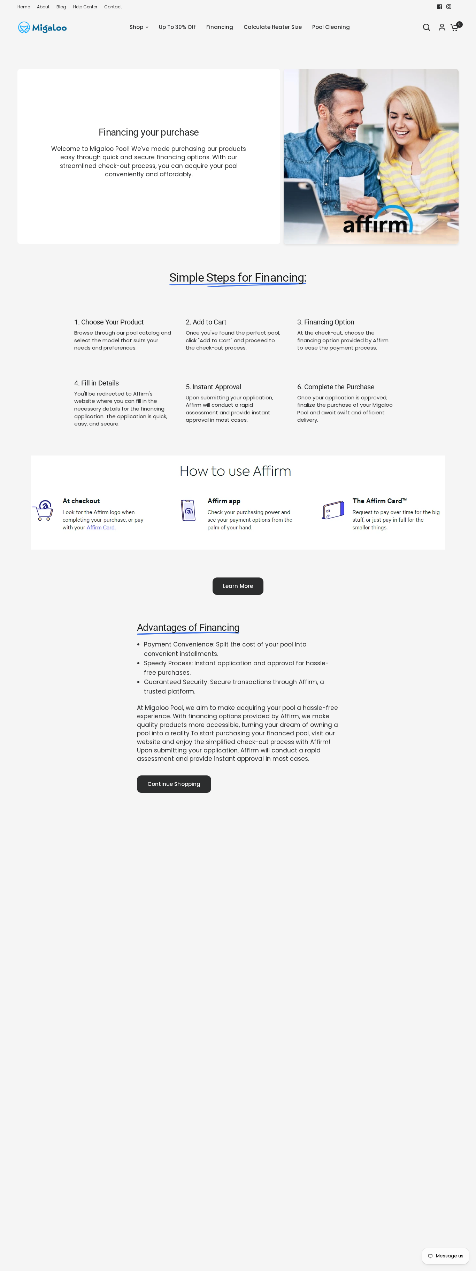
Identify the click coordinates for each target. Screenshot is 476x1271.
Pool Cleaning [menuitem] (331, 27)
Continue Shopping (174, 784)
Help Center (85, 7)
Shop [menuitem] (136, 27)
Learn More (238, 586)
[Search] (426, 27)
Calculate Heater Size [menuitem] (273, 27)
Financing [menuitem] (219, 27)
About (43, 7)
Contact (113, 7)
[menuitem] (25, 6)
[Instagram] (448, 6)
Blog (61, 7)
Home (23, 7)
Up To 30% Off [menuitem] (177, 27)
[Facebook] (439, 6)
